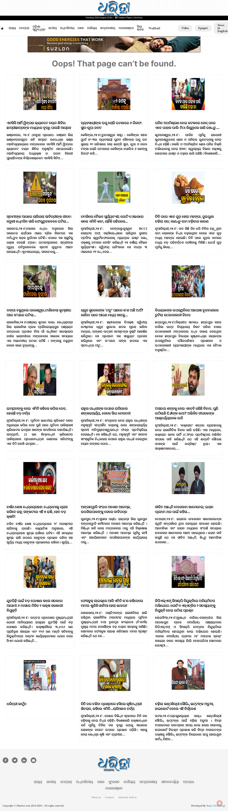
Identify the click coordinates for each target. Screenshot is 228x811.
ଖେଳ (81, 28)
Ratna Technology (216, 805)
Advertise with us (127, 797)
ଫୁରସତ (114, 782)
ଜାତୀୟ (52, 28)
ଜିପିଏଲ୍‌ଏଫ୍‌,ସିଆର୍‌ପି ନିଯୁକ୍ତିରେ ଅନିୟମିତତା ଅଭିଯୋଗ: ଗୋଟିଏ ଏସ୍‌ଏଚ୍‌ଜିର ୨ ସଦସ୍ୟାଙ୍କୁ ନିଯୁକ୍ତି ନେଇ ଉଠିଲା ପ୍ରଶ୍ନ (185, 605)
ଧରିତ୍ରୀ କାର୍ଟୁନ (16, 704)
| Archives (137, 17)
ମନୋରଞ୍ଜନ (126, 28)
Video (185, 28)
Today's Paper (125, 17)
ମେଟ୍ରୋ (24, 28)
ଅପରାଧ (188, 782)
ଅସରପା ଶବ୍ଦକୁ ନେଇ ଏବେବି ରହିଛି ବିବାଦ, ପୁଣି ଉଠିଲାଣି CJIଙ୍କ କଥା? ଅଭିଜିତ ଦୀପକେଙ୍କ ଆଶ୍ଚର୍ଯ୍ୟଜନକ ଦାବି (186, 413)
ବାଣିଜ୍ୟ (92, 28)
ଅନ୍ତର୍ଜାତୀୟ (67, 28)
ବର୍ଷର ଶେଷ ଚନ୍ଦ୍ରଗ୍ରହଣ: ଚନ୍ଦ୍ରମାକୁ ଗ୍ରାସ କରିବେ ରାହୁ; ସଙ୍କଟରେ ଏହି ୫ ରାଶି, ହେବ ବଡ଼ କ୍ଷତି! (37, 512)
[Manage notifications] (219, 803)
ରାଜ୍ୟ (12, 28)
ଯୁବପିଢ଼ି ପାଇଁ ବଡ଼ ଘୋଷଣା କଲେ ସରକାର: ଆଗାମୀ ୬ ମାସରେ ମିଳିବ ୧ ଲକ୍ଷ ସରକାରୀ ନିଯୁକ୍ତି (35, 605)
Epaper (203, 28)
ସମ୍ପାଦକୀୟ (107, 28)
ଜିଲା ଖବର (140, 28)
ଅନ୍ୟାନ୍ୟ (154, 28)
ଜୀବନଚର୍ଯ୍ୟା (170, 782)
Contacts (109, 797)
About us (96, 797)
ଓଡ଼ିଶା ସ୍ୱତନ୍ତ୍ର (39, 28)
